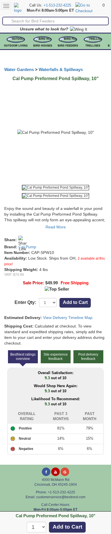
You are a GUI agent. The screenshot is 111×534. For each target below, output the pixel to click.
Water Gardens (19, 69)
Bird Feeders (68, 45)
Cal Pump (27, 247)
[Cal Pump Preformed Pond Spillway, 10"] (55, 187)
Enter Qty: (25, 302)
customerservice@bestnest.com (60, 497)
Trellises (92, 45)
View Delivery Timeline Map (67, 317)
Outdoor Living (16, 45)
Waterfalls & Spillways (61, 69)
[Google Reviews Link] (65, 472)
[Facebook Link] (46, 472)
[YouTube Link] (55, 472)
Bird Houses (42, 45)
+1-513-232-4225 (57, 5)
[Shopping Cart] (88, 7)
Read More (56, 227)
